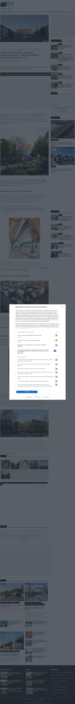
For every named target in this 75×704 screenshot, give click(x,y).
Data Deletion (29, 397)
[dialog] (37, 352)
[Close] (62, 307)
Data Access (37, 397)
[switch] (56, 335)
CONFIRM (27, 391)
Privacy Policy (46, 397)
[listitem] (37, 332)
